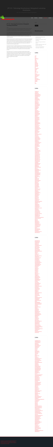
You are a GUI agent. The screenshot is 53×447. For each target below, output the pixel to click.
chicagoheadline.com (37, 96)
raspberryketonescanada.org (38, 201)
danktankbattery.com (37, 393)
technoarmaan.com (37, 216)
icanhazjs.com (36, 316)
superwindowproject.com (38, 314)
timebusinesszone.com (38, 427)
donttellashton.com (37, 346)
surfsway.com (36, 130)
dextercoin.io (36, 330)
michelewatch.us (37, 248)
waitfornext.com (37, 179)
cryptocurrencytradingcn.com (38, 413)
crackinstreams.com (37, 143)
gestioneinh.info (37, 185)
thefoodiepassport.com (38, 313)
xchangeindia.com (37, 209)
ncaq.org (36, 109)
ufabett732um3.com (37, 176)
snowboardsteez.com (37, 383)
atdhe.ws (36, 301)
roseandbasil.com (37, 299)
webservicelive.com (37, 232)
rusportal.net (36, 353)
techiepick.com (36, 196)
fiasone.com (36, 392)
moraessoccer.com (37, 280)
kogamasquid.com (37, 327)
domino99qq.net (37, 344)
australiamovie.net (37, 242)
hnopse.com (36, 424)
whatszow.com (37, 124)
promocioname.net (37, 284)
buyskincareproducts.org (38, 325)
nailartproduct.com (37, 131)
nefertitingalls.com (37, 103)
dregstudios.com (37, 278)
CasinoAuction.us (37, 309)
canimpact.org (36, 317)
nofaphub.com (36, 102)
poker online (36, 64)
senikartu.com (36, 352)
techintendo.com (37, 126)
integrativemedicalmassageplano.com (39, 399)
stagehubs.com (37, 91)
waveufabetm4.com (37, 161)
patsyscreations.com (37, 104)
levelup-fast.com (37, 148)
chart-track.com (37, 282)
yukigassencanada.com (37, 138)
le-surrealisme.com (37, 260)
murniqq (11, 442)
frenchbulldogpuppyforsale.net (38, 326)
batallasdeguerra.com (37, 277)
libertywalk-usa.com (37, 241)
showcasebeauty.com (37, 261)
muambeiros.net (37, 289)
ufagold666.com (37, 193)
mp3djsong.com (37, 244)
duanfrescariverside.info (38, 167)
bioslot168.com (37, 230)
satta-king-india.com (37, 137)
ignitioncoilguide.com (37, 228)
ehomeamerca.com (37, 125)
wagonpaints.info (37, 178)
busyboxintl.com (37, 365)
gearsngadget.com (37, 145)
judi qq (35, 57)
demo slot (36, 76)
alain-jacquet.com (37, 361)
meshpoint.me (36, 363)
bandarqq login (7, 443)
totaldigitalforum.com (37, 215)
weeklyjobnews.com (37, 417)
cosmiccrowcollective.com (38, 360)
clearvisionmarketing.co (38, 180)
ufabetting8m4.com (37, 155)
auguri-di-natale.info (37, 247)
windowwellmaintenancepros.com (39, 430)
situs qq (36, 60)
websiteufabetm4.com (37, 163)
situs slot (50, 17)
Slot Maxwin (40, 17)
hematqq (13, 442)
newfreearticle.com (37, 378)
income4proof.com (37, 105)
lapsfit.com (36, 147)
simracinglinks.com (37, 258)
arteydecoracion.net (37, 295)
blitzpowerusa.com (37, 379)
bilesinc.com (36, 272)
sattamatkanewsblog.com (38, 412)
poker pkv (36, 62)
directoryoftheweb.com (38, 345)
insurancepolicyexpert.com (38, 262)
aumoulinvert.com (37, 312)
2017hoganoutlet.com (37, 342)
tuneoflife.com (36, 429)
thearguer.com (36, 389)
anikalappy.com (37, 165)
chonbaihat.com (37, 291)
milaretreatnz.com (37, 273)
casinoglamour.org (37, 329)
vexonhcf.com (36, 254)
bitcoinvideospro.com (37, 359)
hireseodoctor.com (37, 146)
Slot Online (45, 17)
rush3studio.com (37, 347)
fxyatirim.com (36, 120)
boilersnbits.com (37, 376)
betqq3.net (36, 307)
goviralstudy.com (37, 318)
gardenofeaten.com (37, 380)
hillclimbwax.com (37, 423)
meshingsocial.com (37, 388)
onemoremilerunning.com (38, 382)
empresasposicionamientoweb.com (39, 217)
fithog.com (36, 296)
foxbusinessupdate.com (38, 397)
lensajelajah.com (37, 107)
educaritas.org (36, 106)
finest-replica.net (37, 184)
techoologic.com (37, 200)
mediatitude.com (37, 256)
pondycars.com (37, 198)
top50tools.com (37, 266)
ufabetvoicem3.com (37, 160)
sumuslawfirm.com (37, 408)
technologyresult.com (37, 122)
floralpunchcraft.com (37, 391)
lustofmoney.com (37, 426)
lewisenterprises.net (37, 113)
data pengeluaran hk (37, 79)
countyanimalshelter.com (38, 418)
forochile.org (36, 281)
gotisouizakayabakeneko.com (38, 362)
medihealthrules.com (37, 202)
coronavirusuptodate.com (38, 142)
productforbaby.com (37, 372)
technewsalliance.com (37, 173)
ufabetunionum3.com (37, 156)
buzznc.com (36, 219)
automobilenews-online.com (38, 213)
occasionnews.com (37, 425)
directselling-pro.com (37, 225)
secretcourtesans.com (37, 94)
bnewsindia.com (37, 195)
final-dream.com (37, 183)
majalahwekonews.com (38, 341)
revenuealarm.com (37, 226)
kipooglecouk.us (37, 310)
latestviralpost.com (37, 377)
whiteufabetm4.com (37, 164)
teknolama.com (37, 371)
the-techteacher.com (37, 212)
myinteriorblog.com (37, 194)
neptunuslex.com (37, 246)
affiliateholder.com (37, 431)
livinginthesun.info (37, 355)
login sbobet (36, 63)
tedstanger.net (37, 175)
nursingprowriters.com (37, 409)
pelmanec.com (36, 343)
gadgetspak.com (37, 144)
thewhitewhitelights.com (38, 300)
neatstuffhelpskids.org (37, 279)
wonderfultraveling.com (38, 283)
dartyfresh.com (37, 112)
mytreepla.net (36, 149)
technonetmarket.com (37, 174)
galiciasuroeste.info (37, 276)
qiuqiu (35, 83)
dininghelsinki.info (37, 166)
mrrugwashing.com (37, 400)
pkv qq (35, 77)
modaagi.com (36, 274)
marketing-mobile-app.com (38, 390)
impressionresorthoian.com (38, 405)
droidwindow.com (37, 191)
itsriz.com (36, 356)
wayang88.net (36, 162)
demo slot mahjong (37, 74)
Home (32, 17)
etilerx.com (36, 168)
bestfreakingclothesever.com (38, 406)
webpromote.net (37, 293)
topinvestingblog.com (37, 265)
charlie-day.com (37, 395)
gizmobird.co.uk (37, 243)
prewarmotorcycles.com (38, 257)
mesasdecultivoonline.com (38, 375)
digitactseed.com (37, 132)
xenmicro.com (36, 110)
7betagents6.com (37, 141)
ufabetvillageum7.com (37, 159)
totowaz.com (36, 414)
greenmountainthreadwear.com (39, 410)
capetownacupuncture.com (38, 358)
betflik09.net (36, 108)
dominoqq (36, 81)
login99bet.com (37, 93)
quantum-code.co (37, 181)
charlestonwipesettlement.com (39, 415)
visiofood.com (36, 190)
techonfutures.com (37, 199)
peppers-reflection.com (38, 428)
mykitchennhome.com (37, 311)
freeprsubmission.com (37, 192)
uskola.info (36, 177)
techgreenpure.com (37, 127)
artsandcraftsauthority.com (38, 231)
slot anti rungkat (7, 442)
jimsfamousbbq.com (37, 240)
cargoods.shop (37, 357)
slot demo (36, 73)
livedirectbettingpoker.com (38, 396)
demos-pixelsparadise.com (38, 255)
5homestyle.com (37, 332)
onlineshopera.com (37, 111)
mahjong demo (37, 75)
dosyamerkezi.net (37, 259)
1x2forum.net (36, 92)
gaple (35, 59)
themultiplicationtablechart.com (39, 328)
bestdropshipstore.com (38, 128)
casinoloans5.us (37, 308)
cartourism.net (36, 319)
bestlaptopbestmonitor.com (38, 297)
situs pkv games (5, 440)
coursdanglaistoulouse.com (38, 245)
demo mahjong (37, 68)
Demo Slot (35, 17)
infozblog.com (36, 290)
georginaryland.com (37, 298)
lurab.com (36, 227)
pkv (35, 56)
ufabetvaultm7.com (37, 158)
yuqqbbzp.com (36, 140)
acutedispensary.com (37, 411)
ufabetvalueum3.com (37, 157)
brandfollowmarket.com (38, 416)
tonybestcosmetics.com (38, 218)
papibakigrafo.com (37, 315)
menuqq (2, 440)
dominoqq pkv (36, 58)
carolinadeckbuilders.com (38, 264)
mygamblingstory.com (37, 340)
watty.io (36, 354)
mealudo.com (36, 394)
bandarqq (9, 440)
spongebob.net (37, 364)
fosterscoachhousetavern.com (38, 374)
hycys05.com (36, 381)
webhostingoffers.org (37, 123)
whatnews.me (36, 182)
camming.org (36, 97)
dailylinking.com (37, 115)
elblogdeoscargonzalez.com (38, 292)
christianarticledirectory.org (38, 331)
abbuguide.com (37, 121)
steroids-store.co (37, 294)
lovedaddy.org (36, 398)
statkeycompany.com (37, 263)
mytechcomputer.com (37, 229)
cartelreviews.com (37, 129)
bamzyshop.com (37, 197)
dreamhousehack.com (37, 211)
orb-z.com (36, 373)
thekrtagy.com (36, 208)
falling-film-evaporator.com (38, 407)
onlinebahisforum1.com (38, 95)
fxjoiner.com (36, 220)
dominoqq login (4, 441)
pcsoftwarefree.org (37, 114)
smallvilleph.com (37, 275)
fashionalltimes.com (37, 214)
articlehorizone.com (37, 139)
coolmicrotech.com (37, 210)
